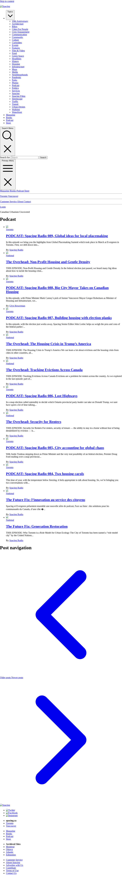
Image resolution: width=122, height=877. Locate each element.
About (20, 201)
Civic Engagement (20, 32)
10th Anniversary (20, 21)
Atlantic (9, 852)
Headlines (16, 58)
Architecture (18, 24)
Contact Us (11, 873)
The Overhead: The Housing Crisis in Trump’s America (48, 344)
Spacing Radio (16, 250)
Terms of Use (12, 870)
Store (8, 123)
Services (16, 91)
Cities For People (20, 29)
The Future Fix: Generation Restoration (37, 526)
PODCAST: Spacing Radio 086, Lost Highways (41, 396)
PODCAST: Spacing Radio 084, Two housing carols (45, 474)
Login (3, 207)
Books (9, 117)
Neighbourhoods (20, 74)
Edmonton (11, 855)
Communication (19, 34)
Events (15, 45)
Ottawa (9, 849)
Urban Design (18, 107)
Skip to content (7, 1)
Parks (14, 80)
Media (15, 72)
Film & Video (18, 50)
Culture (15, 40)
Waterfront (17, 112)
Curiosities (17, 42)
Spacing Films (18, 96)
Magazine (10, 115)
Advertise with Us (14, 865)
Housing (16, 64)
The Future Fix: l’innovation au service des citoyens (45, 500)
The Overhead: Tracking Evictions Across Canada (44, 370)
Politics (15, 88)
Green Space (18, 56)
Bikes (14, 26)
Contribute (11, 868)
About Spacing (13, 862)
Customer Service (8, 201)
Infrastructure (18, 66)
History (15, 61)
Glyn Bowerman (17, 306)
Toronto (4, 196)
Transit (15, 104)
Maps (14, 69)
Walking (16, 109)
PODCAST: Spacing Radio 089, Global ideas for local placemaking (57, 236)
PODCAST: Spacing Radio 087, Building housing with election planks (59, 318)
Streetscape (17, 99)
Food (14, 53)
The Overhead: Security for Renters (33, 422)
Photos (15, 82)
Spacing (15, 93)
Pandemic (16, 77)
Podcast (15, 85)
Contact (27, 201)
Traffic (15, 101)
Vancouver (13, 196)
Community (17, 37)
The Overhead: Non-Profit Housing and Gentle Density (48, 262)
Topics (10, 12)
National (10, 255)
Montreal (10, 846)
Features (16, 48)
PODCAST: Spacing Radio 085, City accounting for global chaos (55, 448)
